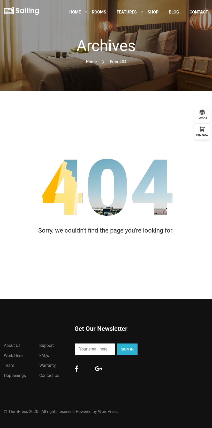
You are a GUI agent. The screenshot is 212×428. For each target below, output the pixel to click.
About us (12, 345)
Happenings (15, 375)
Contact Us (49, 375)
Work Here (13, 355)
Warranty (47, 365)
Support (46, 345)
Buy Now (202, 135)
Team (9, 365)
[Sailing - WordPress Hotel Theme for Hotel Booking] (21, 12)
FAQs (44, 355)
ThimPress (18, 411)
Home (91, 61)
